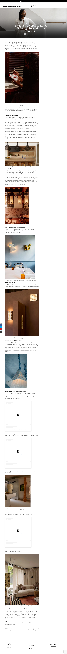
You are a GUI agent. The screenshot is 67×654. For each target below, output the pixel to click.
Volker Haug (35, 286)
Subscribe (53, 645)
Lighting (32, 23)
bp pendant (7, 622)
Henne (6, 472)
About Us (20, 644)
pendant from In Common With (20, 396)
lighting (6, 624)
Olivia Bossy (11, 286)
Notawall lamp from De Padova (28, 550)
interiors (33, 622)
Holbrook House (14, 551)
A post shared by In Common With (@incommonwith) (18, 429)
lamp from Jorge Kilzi (19, 471)
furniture (24, 622)
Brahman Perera (12, 622)
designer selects (19, 622)
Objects (35, 23)
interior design (28, 622)
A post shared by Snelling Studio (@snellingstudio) (18, 545)
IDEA (40, 644)
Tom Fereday (17, 286)
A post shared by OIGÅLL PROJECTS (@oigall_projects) (18, 466)
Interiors (28, 23)
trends (14, 624)
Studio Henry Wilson (26, 286)
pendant (22, 345)
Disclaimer (31, 648)
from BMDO (27, 434)
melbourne (10, 624)
